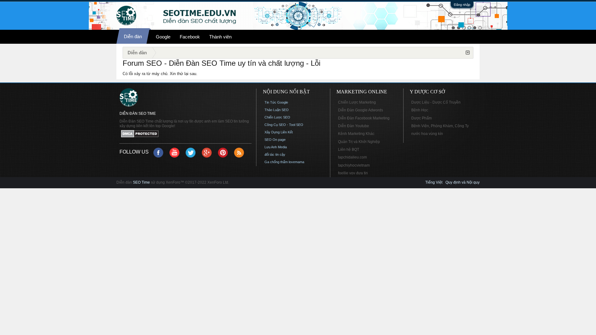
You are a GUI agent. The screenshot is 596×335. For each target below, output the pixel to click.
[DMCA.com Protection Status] (185, 134)
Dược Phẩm (421, 118)
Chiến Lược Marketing (357, 102)
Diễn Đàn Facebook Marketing (364, 118)
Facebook (190, 36)
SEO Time (141, 182)
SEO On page (275, 139)
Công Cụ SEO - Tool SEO (283, 125)
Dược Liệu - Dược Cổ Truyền (436, 102)
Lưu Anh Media (275, 147)
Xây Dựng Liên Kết (278, 132)
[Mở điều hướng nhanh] (468, 52)
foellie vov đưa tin (353, 173)
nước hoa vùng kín (427, 134)
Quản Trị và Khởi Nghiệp (359, 142)
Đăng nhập (462, 5)
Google (163, 36)
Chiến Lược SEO (277, 117)
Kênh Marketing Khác (356, 134)
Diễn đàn (133, 36)
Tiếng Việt (433, 182)
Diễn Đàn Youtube (353, 126)
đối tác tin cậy (274, 154)
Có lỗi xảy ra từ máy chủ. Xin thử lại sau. (160, 73)
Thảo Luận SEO (276, 110)
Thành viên (220, 36)
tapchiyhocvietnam (354, 165)
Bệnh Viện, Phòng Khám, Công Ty (440, 126)
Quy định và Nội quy (462, 182)
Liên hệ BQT (348, 149)
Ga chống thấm (276, 162)
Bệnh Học (419, 110)
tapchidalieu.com (352, 157)
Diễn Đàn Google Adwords (360, 110)
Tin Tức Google (276, 102)
